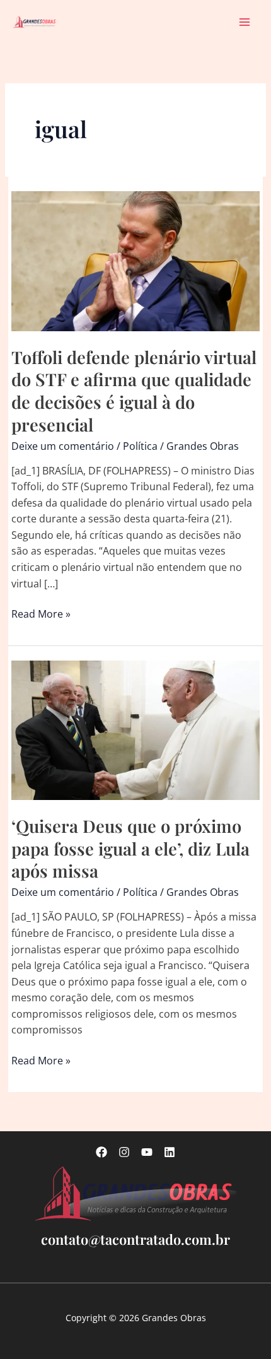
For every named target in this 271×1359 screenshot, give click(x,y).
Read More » (41, 614)
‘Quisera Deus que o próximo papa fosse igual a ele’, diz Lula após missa (130, 848)
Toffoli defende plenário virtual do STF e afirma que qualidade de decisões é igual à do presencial (134, 390)
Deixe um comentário (62, 446)
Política (140, 446)
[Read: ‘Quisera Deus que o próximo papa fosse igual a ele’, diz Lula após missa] (135, 729)
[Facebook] (101, 1152)
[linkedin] (169, 1152)
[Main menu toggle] (244, 21)
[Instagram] (124, 1152)
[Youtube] (147, 1152)
